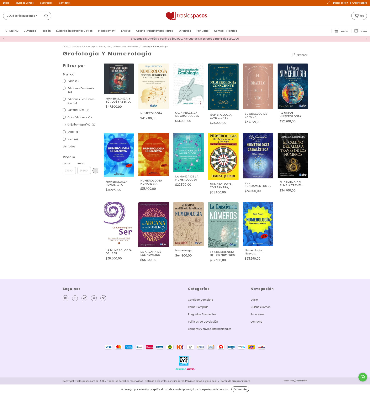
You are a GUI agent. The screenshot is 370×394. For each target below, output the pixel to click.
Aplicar (95, 170)
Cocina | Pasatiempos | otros (154, 31)
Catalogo (76, 46)
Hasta (80, 163)
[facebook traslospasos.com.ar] (75, 298)
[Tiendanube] (295, 381)
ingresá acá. (210, 381)
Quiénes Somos (25, 2)
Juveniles (30, 31)
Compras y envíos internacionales (209, 329)
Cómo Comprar (198, 307)
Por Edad (202, 31)
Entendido (240, 389)
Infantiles (185, 31)
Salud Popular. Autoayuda (97, 46)
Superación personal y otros (74, 31)
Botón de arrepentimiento (235, 381)
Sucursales (46, 2)
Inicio (6, 2)
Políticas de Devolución (203, 321)
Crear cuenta (359, 2)
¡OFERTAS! (11, 31)
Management (106, 31)
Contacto (64, 2)
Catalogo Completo (200, 299)
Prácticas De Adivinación (126, 46)
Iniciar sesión (340, 2)
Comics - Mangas (225, 31)
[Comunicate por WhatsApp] (362, 377)
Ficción (46, 31)
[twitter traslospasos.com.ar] (94, 298)
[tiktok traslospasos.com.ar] (84, 298)
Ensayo (126, 31)
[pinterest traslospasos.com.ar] (103, 298)
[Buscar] (46, 15)
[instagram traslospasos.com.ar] (65, 298)
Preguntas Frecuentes (202, 314)
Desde (66, 163)
